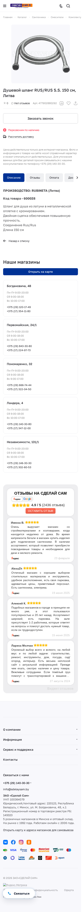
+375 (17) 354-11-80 (18, 311)
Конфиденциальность (44, 890)
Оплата (54, 177)
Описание (14, 177)
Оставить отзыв (40, 510)
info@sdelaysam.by (16, 789)
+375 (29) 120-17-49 (19, 307)
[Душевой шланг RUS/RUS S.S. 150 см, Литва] (40, 54)
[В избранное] (69, 103)
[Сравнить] (61, 103)
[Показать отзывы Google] (27, 499)
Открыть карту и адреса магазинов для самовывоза (38, 830)
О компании (12, 729)
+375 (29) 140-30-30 (16, 783)
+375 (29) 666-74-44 (19, 385)
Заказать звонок (41, 118)
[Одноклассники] (29, 842)
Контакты (10, 759)
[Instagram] (21, 842)
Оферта (69, 890)
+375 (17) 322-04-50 (19, 389)
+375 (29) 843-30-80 (19, 346)
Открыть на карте (40, 271)
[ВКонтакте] (5, 842)
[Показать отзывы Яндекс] (17, 499)
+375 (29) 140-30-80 (19, 424)
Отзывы (35, 177)
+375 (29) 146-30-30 (19, 463)
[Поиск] (68, 6)
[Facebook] (13, 842)
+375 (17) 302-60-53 (19, 467)
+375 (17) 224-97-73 (19, 350)
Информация (12, 739)
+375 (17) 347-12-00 (19, 428)
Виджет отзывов (60, 688)
